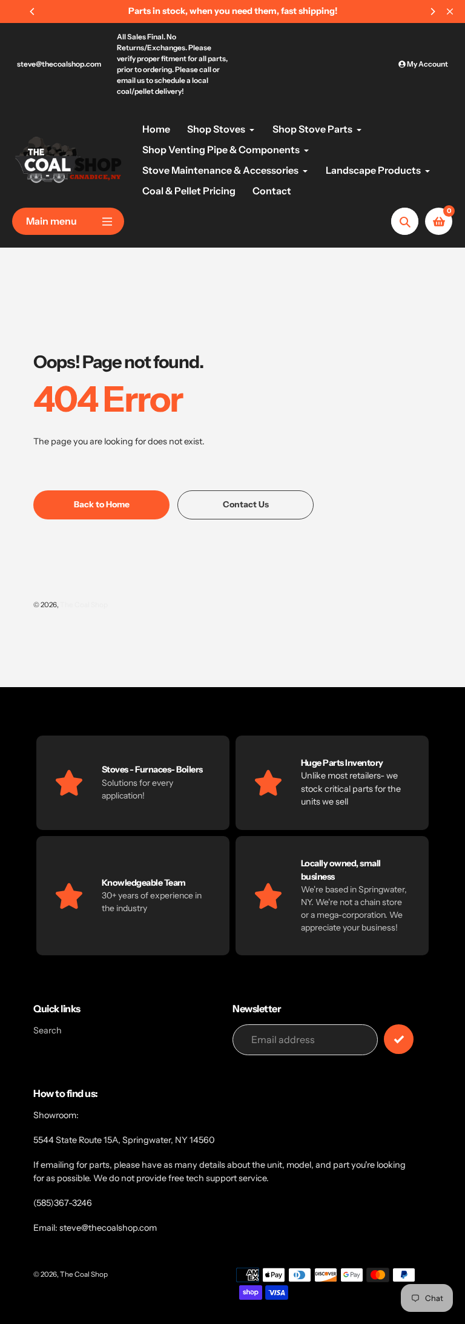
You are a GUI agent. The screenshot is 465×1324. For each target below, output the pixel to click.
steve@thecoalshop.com (59, 63)
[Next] (432, 11)
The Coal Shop (84, 605)
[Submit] (399, 1039)
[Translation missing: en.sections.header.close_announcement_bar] (450, 11)
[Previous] (33, 11)
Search (47, 1030)
